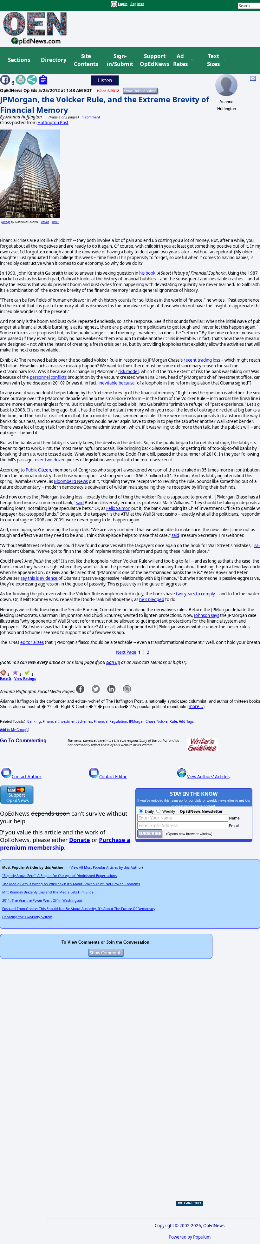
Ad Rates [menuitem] (180, 60)
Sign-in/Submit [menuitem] (119, 60)
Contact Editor (113, 776)
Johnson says (206, 615)
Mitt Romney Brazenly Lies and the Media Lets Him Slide (48, 892)
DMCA (55, 222)
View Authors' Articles (208, 776)
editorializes (32, 642)
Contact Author (27, 776)
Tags (186, 721)
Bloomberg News (71, 481)
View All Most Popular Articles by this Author (106, 867)
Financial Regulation (110, 721)
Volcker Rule (167, 721)
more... (196, 706)
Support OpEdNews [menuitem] (152, 60)
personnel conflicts (48, 377)
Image (6, 222)
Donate (79, 840)
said (80, 502)
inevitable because (117, 383)
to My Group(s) (14, 729)
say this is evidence (39, 578)
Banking (34, 721)
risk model (128, 371)
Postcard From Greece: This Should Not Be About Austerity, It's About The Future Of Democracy (78, 908)
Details (45, 222)
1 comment (91, 117)
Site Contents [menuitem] (86, 60)
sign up (113, 662)
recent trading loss (202, 360)
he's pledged (151, 599)
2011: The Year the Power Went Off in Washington (42, 900)
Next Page (126, 652)
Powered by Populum (190, 1237)
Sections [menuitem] (19, 60)
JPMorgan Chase (142, 721)
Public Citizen (38, 470)
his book (147, 273)
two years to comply (195, 594)
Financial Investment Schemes (67, 721)
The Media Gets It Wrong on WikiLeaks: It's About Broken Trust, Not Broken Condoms (71, 884)
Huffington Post (52, 122)
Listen (105, 80)
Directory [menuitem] (53, 60)
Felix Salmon (118, 508)
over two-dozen (50, 460)
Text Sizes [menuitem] (213, 60)
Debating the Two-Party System (27, 917)
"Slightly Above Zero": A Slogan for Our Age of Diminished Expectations (59, 875)
